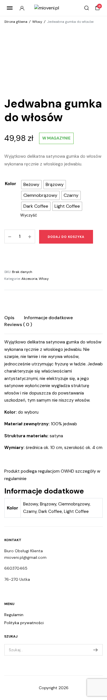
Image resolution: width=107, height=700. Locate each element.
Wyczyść (28, 215)
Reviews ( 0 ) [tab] (18, 324)
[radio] (31, 184)
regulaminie (15, 478)
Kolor (10, 184)
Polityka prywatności (24, 622)
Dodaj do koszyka (66, 237)
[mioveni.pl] (53, 8)
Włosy (37, 21)
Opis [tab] (9, 318)
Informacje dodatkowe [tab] (48, 318)
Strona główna (15, 21)
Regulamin (13, 614)
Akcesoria (29, 278)
